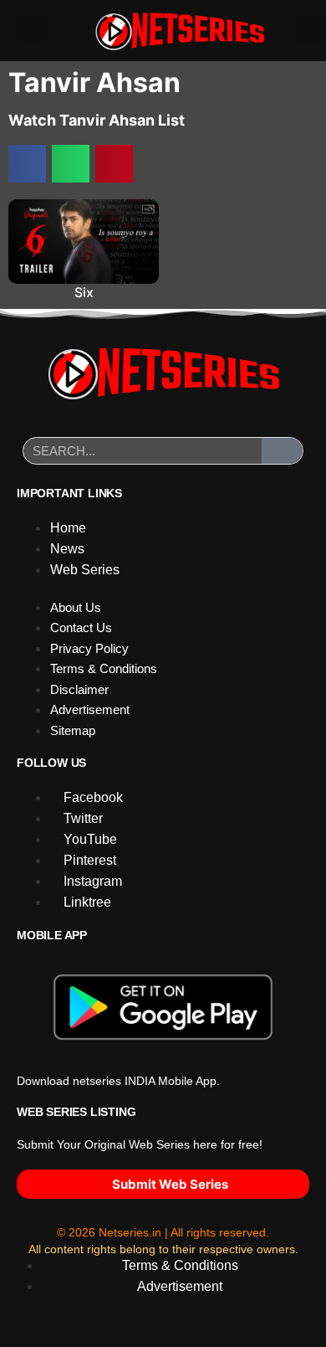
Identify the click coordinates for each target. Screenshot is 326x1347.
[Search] (282, 451)
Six (84, 292)
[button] (32, 30)
